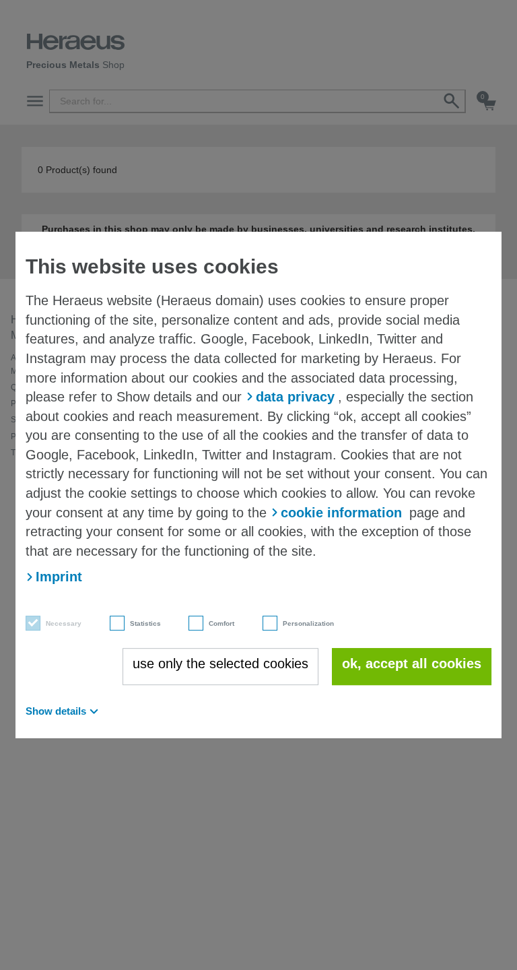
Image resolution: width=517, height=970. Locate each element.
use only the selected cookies (220, 663)
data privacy (295, 396)
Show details (56, 711)
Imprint (59, 576)
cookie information (341, 512)
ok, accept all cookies (411, 663)
